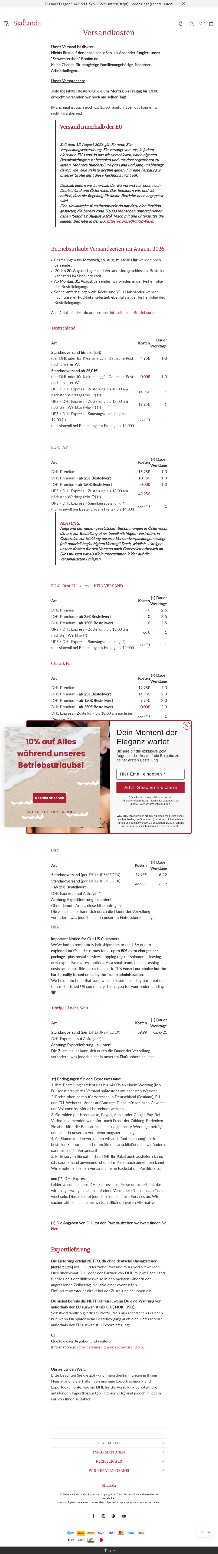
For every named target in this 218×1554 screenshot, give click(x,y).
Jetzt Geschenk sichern (151, 787)
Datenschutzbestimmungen (154, 804)
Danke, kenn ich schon (50, 811)
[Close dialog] (186, 726)
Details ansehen (49, 798)
